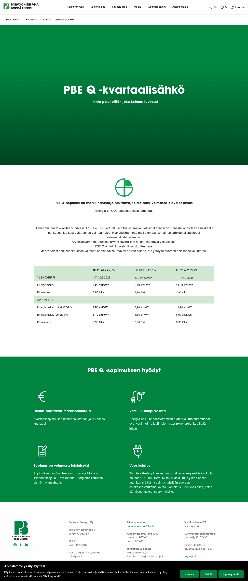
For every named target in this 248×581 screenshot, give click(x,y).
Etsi (215, 7)
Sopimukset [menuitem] (12, 19)
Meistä (137, 6)
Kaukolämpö (119, 6)
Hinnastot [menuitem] (31, 19)
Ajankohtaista (180, 6)
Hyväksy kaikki (231, 574)
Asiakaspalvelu (157, 6)
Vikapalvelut (191, 526)
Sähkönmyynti (75, 6)
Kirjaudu (240, 7)
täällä (133, 428)
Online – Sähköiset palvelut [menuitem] (58, 19)
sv (226, 7)
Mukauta (189, 574)
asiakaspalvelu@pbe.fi (140, 526)
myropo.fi (190, 556)
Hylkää (208, 574)
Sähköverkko (98, 6)
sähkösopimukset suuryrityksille (151, 491)
